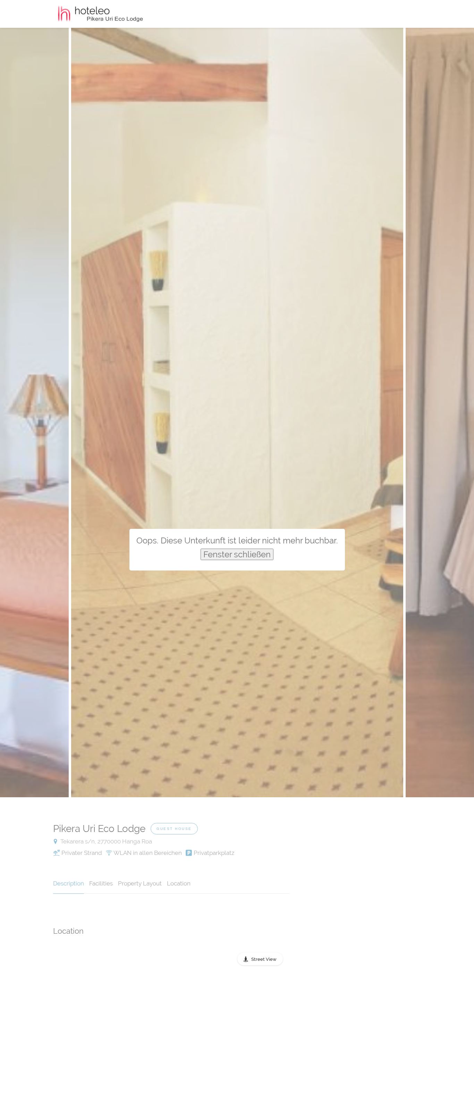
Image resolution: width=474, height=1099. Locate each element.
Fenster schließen (237, 554)
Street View (264, 959)
